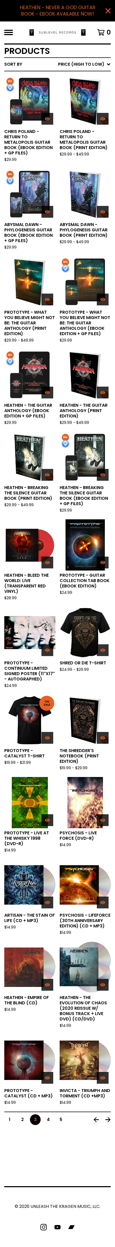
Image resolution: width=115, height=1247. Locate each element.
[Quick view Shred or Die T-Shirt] (103, 650)
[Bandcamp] (71, 1227)
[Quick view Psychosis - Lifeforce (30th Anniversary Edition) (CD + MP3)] (103, 902)
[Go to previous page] (96, 1119)
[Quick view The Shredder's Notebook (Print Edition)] (103, 738)
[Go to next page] (108, 1119)
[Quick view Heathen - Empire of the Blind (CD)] (47, 985)
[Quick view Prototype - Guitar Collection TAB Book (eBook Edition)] (103, 562)
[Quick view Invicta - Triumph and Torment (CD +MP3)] (103, 1078)
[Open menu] (8, 32)
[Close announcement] (108, 10)
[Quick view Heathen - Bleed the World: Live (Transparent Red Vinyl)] (47, 562)
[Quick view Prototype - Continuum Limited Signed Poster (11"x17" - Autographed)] (47, 650)
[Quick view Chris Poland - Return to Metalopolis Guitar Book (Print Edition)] (103, 119)
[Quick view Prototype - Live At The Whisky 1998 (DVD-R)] (47, 820)
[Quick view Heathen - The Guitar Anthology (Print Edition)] (103, 392)
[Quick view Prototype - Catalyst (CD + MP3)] (47, 1078)
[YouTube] (57, 1227)
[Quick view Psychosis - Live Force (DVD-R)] (103, 820)
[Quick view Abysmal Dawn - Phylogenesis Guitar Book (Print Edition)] (103, 212)
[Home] (57, 32)
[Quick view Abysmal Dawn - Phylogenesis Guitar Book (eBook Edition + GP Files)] (47, 212)
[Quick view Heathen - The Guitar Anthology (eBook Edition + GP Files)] (47, 392)
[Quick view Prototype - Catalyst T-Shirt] (47, 738)
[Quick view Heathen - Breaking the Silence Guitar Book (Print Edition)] (47, 475)
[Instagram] (43, 1227)
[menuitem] (57, 64)
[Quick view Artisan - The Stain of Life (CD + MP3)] (47, 902)
